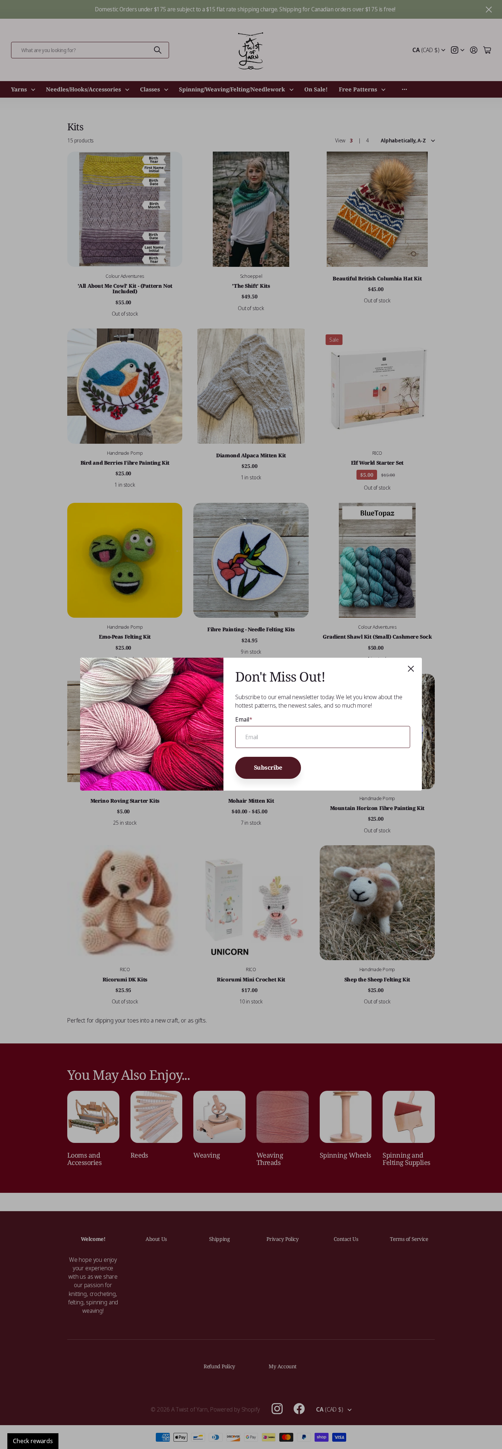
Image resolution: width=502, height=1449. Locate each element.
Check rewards (33, 1441)
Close (411, 669)
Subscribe (268, 768)
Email (243, 719)
